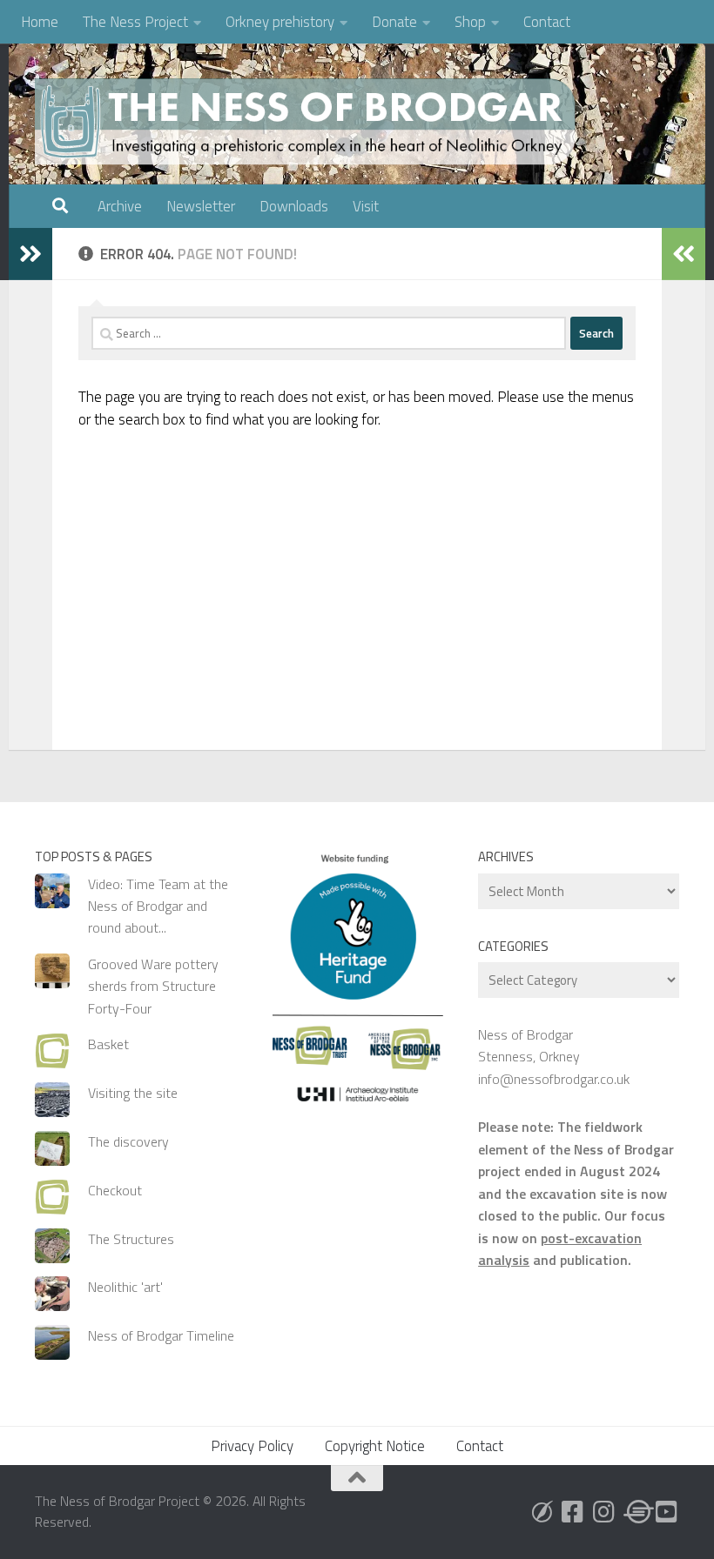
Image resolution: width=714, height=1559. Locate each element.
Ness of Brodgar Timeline (161, 1335)
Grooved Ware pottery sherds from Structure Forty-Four (153, 986)
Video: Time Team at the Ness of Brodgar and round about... (158, 906)
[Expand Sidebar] (30, 254)
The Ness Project (135, 21)
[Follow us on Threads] (635, 1512)
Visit (366, 206)
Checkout (115, 1190)
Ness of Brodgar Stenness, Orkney (529, 1045)
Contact (546, 21)
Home (39, 21)
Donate (394, 21)
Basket (108, 1044)
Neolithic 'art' (125, 1286)
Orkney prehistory (280, 21)
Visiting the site (133, 1092)
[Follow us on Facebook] (573, 1512)
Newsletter (200, 206)
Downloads (293, 206)
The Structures (131, 1238)
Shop (470, 21)
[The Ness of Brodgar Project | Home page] (309, 121)
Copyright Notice (375, 1446)
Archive (120, 206)
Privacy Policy (252, 1446)
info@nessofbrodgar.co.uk (554, 1078)
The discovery (128, 1141)
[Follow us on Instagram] (604, 1512)
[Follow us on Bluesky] (541, 1512)
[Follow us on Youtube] (667, 1512)
